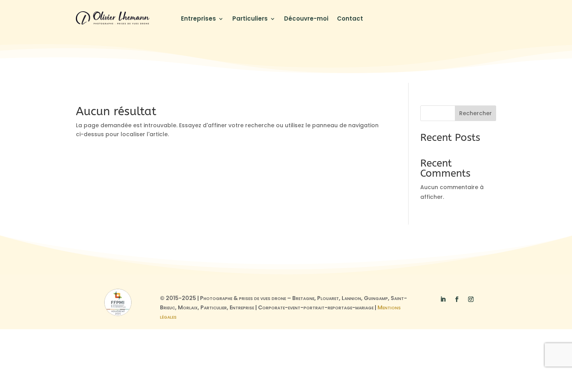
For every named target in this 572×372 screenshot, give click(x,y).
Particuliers (250, 19)
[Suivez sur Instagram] (470, 299)
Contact (350, 19)
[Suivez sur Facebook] (456, 299)
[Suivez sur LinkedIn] (442, 299)
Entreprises (198, 19)
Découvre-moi (306, 19)
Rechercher (475, 113)
